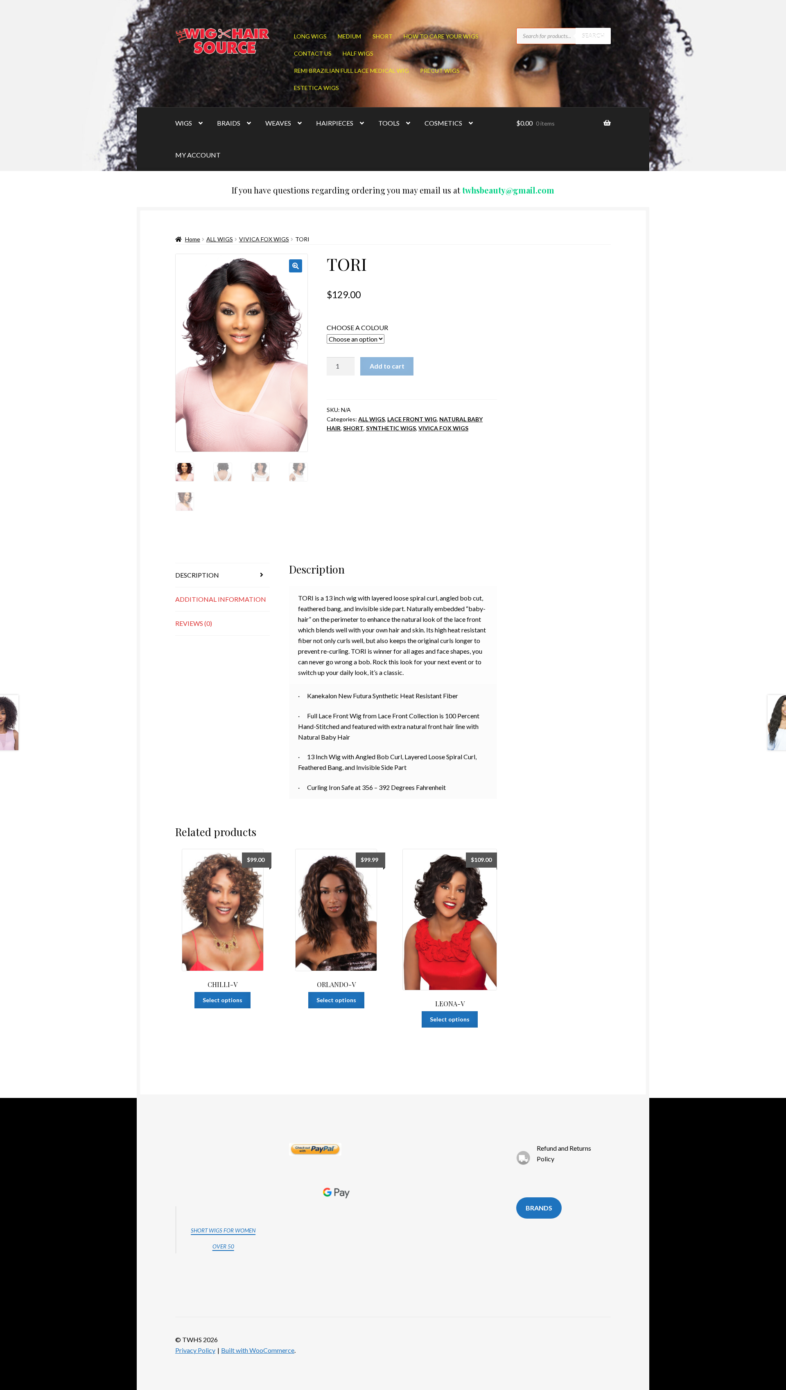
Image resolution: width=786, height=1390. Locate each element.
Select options (222, 999)
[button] (295, 265)
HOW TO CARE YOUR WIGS (441, 36)
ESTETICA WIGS (316, 87)
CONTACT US (313, 53)
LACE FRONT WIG (412, 419)
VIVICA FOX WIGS (264, 239)
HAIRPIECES (334, 123)
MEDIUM (349, 36)
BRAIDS (228, 123)
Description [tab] (197, 575)
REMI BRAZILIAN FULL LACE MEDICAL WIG (351, 70)
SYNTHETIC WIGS (391, 428)
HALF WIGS (358, 53)
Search (593, 35)
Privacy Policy (195, 1350)
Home (192, 239)
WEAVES (278, 123)
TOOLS (389, 123)
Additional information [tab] (220, 599)
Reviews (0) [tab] (193, 623)
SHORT (383, 36)
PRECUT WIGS (440, 70)
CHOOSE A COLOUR (357, 327)
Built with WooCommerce (257, 1350)
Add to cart (387, 366)
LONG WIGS (310, 36)
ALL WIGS (219, 239)
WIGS (183, 123)
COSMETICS (443, 123)
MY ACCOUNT (198, 155)
